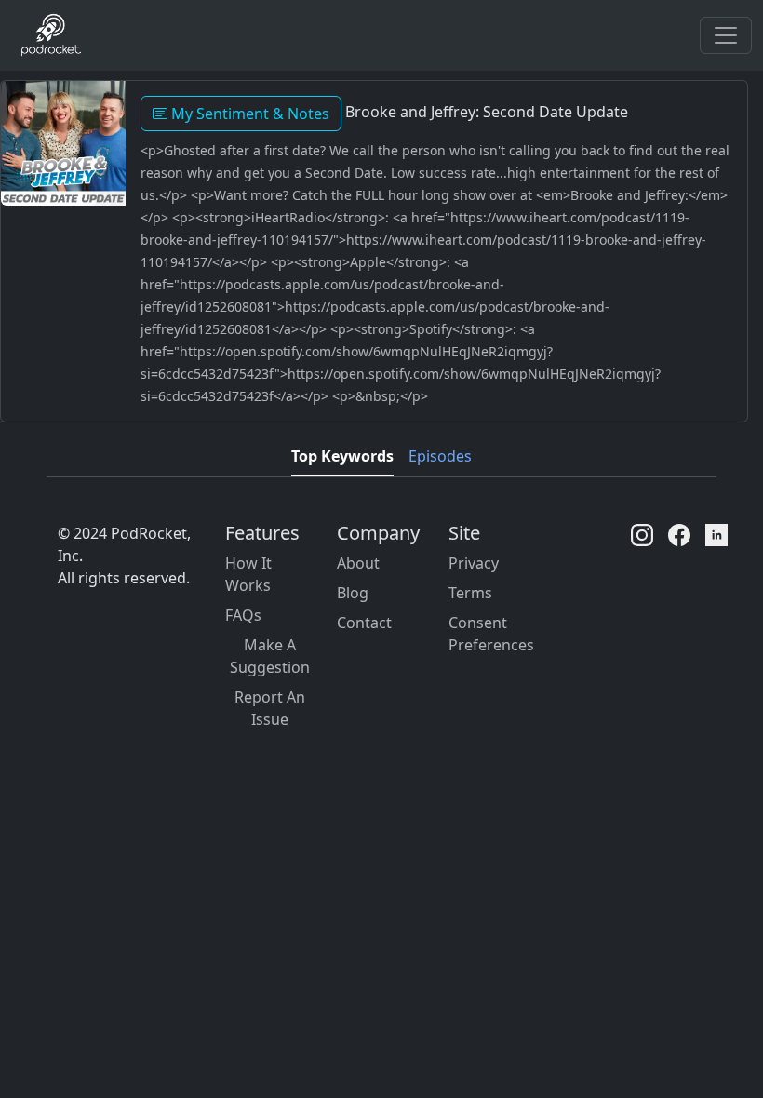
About (358, 563)
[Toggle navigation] (726, 35)
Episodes (440, 456)
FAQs (243, 615)
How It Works (248, 574)
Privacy (473, 563)
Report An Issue (269, 708)
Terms (470, 592)
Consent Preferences (491, 633)
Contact (364, 622)
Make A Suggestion (270, 656)
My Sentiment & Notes (248, 113)
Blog (352, 592)
